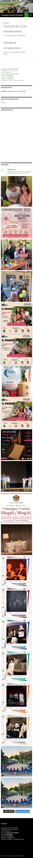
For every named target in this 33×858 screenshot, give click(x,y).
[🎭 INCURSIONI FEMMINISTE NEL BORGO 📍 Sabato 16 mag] (16, 444)
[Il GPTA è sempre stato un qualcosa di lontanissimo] (16, 381)
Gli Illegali (10, 77)
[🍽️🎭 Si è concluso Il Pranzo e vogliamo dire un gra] (16, 254)
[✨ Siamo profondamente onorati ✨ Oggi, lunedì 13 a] (16, 508)
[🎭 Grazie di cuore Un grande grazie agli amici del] (16, 476)
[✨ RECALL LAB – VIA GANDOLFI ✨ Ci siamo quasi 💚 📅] (16, 761)
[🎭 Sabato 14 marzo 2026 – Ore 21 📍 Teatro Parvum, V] (16, 571)
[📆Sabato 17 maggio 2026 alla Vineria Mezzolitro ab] (16, 191)
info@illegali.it (9, 75)
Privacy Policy (4, 855)
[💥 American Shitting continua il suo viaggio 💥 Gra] (16, 539)
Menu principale (31, 15)
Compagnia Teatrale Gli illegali (12, 15)
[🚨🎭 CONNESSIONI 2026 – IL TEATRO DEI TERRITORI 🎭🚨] (16, 223)
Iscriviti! (3, 102)
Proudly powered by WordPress (16, 855)
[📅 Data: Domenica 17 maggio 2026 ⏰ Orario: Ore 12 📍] (16, 318)
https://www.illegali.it (12, 74)
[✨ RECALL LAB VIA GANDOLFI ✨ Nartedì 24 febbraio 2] (16, 793)
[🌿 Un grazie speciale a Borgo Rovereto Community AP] (16, 286)
